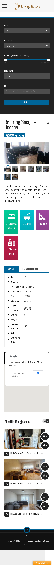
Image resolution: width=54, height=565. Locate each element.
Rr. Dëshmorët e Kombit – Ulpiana (26, 453)
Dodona (27, 291)
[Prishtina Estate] (27, 5)
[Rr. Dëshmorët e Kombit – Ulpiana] (24, 439)
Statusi (8, 40)
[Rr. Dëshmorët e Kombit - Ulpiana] (24, 469)
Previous (44, 421)
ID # (6, 86)
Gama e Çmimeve (18, 55)
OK (38, 373)
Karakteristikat (30, 268)
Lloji (6, 25)
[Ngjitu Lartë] (27, 530)
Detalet (12, 268)
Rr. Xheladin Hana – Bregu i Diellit (26, 513)
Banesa (27, 307)
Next (47, 421)
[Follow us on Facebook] (26, 536)
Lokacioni (8, 70)
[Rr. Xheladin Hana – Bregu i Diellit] (24, 499)
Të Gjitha (10, 30)
